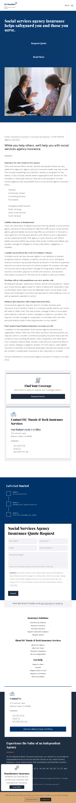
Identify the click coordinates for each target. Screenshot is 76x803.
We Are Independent (38, 654)
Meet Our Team (38, 648)
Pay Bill (38, 667)
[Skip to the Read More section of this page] (37, 56)
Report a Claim (38, 664)
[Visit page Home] (10, 5)
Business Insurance (20, 137)
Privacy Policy (13, 585)
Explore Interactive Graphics (38, 632)
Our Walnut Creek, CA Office (26, 429)
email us (59, 603)
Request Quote (38, 635)
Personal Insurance (38, 629)
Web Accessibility (38, 677)
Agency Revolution (54, 778)
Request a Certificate (38, 674)
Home (7, 137)
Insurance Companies (38, 651)
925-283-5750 (19, 445)
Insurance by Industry (40, 137)
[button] (69, 5)
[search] (62, 5)
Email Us (17, 448)
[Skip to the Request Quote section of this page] (37, 43)
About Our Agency (38, 645)
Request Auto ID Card (38, 670)
